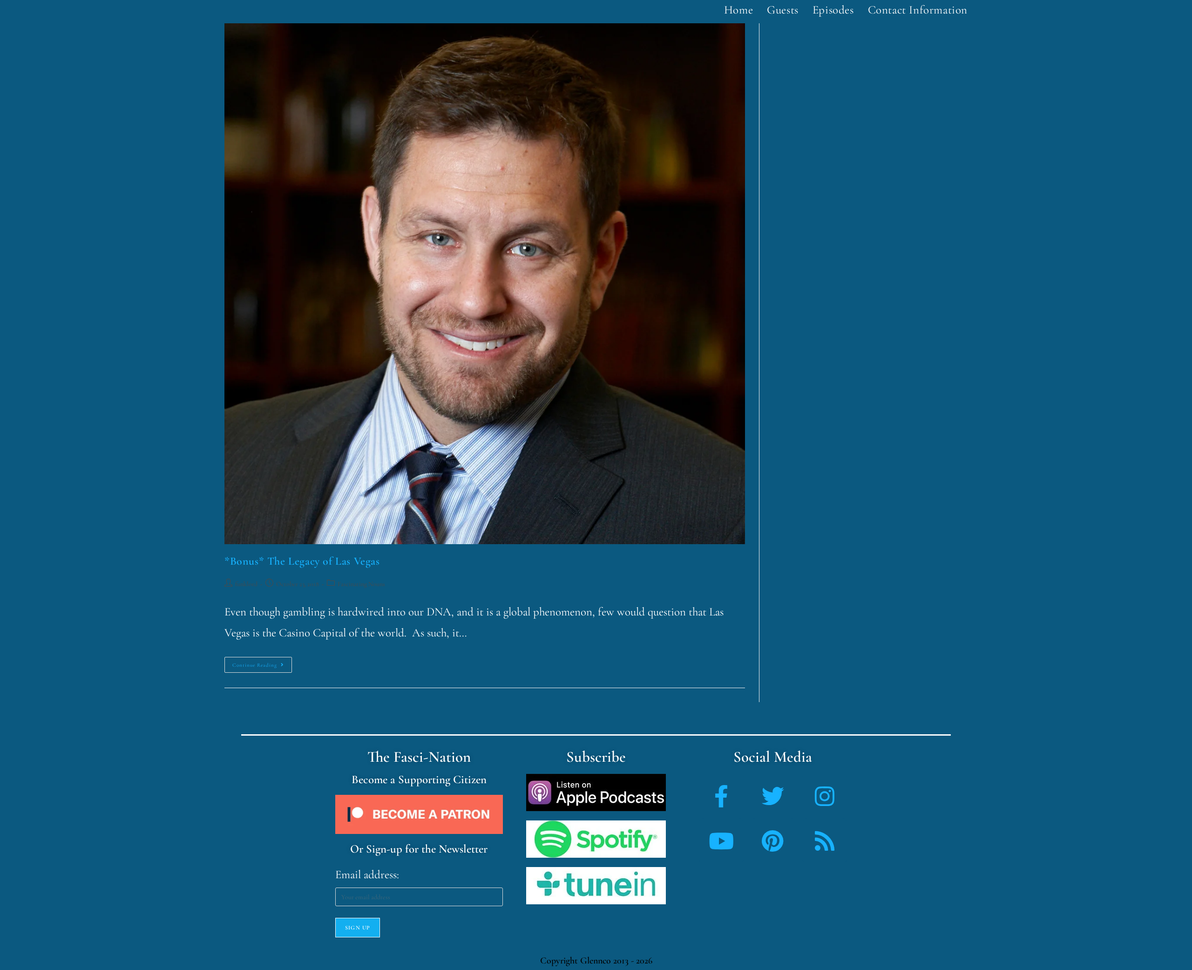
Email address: (367, 874)
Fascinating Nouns (361, 584)
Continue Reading (262, 662)
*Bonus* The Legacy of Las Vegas (302, 561)
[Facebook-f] (721, 796)
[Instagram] (824, 796)
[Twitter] (773, 796)
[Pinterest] (773, 841)
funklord (246, 584)
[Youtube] (721, 841)
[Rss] (824, 841)
